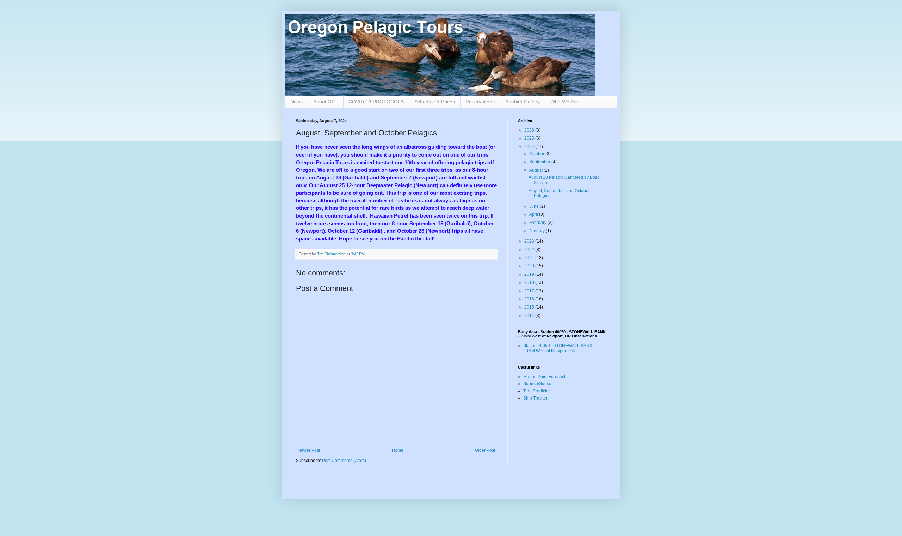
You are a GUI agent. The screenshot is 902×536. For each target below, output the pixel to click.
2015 (529, 307)
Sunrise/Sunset (537, 383)
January (537, 231)
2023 (529, 241)
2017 (529, 290)
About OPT (325, 101)
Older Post (485, 450)
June (534, 206)
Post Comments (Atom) (344, 460)
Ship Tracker (535, 398)
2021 (529, 257)
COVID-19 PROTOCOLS (376, 101)
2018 (529, 282)
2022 (529, 249)
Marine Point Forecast (544, 376)
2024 (529, 146)
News (296, 101)
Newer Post (309, 450)
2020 (529, 265)
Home (397, 450)
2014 (529, 315)
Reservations (480, 101)
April (534, 214)
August (536, 170)
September (540, 161)
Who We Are (564, 101)
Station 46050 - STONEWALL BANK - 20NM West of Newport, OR (559, 348)
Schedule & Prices (434, 101)
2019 (529, 274)
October (537, 153)
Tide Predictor (536, 391)
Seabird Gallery (522, 101)
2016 (529, 299)
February (538, 222)
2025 (529, 138)
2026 (529, 130)
